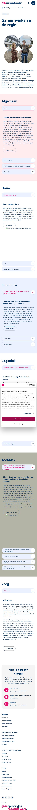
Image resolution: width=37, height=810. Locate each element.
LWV (5, 108)
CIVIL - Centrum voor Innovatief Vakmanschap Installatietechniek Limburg (14, 467)
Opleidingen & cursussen (8, 738)
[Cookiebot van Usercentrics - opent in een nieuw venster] (27, 385)
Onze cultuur (5, 756)
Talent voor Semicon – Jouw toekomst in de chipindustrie (17, 567)
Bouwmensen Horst (10, 195)
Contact (4, 771)
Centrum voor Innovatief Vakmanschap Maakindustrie (16, 550)
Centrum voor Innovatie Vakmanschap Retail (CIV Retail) (16, 292)
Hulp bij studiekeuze (7, 723)
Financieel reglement (7, 789)
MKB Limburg (8, 160)
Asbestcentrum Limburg (11, 269)
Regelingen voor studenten (8, 780)
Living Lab (7, 591)
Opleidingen (5, 717)
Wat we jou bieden (6, 759)
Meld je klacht (5, 774)
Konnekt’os (7, 338)
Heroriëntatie (5, 726)
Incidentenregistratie (7, 777)
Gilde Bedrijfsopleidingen (8, 735)
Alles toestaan (18, 419)
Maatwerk (4, 744)
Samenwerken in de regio (8, 741)
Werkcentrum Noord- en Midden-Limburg (17, 166)
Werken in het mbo (6, 762)
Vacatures (4, 753)
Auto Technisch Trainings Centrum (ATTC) (15, 562)
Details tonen (27, 413)
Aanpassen (17, 424)
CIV (5, 263)
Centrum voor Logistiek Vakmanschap (16, 367)
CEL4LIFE (7, 172)
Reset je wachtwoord (7, 786)
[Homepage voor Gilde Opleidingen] (12, 3)
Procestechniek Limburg (11, 556)
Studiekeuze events (6, 720)
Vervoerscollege (9, 444)
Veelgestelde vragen (7, 783)
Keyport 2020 (8, 344)
